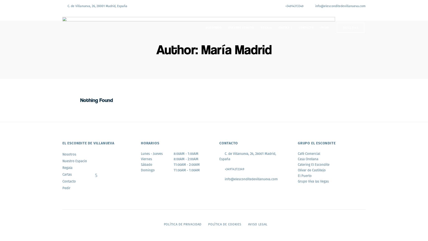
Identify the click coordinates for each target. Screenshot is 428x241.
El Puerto (305, 176)
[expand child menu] (96, 175)
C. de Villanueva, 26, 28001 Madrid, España (97, 6)
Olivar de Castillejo (312, 170)
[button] (351, 28)
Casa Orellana (308, 159)
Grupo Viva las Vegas (313, 181)
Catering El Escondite (313, 165)
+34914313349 (293, 6)
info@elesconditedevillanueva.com (340, 6)
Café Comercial (309, 154)
